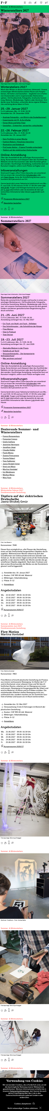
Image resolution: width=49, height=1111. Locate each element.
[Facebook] (2, 207)
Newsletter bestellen (12, 203)
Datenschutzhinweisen (19, 1091)
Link (33, 192)
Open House (9, 177)
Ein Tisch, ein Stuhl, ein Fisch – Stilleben (19, 324)
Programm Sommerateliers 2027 (17, 408)
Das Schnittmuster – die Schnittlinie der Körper (22, 327)
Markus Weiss (9, 475)
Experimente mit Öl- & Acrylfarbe (17, 120)
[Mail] (9, 207)
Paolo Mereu (8, 453)
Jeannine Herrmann (11, 445)
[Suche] (30, 2)
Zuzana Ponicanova (11, 456)
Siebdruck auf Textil (11, 351)
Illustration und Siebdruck (13, 145)
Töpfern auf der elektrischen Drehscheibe (20, 150)
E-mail (7, 190)
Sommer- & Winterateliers (12, 426)
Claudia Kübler (9, 450)
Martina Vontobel (10, 469)
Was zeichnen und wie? (12, 359)
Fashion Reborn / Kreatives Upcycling (18, 142)
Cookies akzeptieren (22, 1104)
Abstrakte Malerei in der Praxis (15, 348)
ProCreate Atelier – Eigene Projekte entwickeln (22, 147)
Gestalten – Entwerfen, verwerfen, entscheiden (23, 126)
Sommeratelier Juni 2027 (11, 626)
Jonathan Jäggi (9, 447)
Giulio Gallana (9, 442)
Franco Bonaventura (11, 436)
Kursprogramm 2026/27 (13, 610)
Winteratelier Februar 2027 (12, 490)
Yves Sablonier (9, 461)
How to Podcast (9, 332)
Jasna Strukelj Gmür (11, 464)
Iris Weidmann (9, 472)
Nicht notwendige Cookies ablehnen (23, 1108)
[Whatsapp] (12, 207)
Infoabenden (31, 175)
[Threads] (5, 207)
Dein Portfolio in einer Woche (15, 139)
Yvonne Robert (9, 458)
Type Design (8, 335)
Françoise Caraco (10, 439)
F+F (4, 2)
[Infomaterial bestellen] (46, 2)
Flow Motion (8, 329)
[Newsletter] (35, 2)
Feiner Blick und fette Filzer (14, 123)
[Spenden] (41, 2)
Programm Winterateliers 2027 (16, 199)
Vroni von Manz (9, 467)
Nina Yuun (7, 478)
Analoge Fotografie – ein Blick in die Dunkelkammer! (25, 117)
